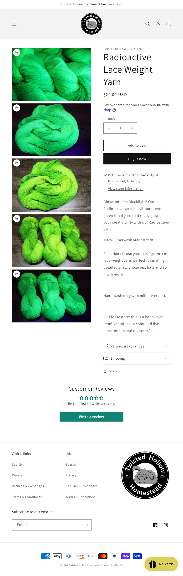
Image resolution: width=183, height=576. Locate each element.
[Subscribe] (86, 524)
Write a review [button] (91, 416)
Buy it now (137, 159)
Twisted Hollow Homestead (84, 565)
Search (17, 464)
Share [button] (113, 371)
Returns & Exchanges (28, 486)
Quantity (109, 119)
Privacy (17, 475)
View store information (125, 188)
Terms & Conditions (27, 497)
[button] (14, 24)
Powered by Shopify (111, 565)
